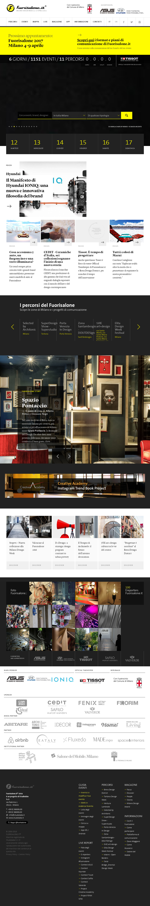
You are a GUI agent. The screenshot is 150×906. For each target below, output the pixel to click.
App (68, 22)
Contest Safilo (86, 879)
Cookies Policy (24, 854)
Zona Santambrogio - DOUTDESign (108, 837)
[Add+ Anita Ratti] (109, 616)
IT (109, 22)
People (128, 797)
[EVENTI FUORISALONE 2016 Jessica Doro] (40, 639)
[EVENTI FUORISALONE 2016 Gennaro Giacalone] (86, 639)
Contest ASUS (86, 865)
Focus (128, 790)
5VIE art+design (109, 844)
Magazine (57, 22)
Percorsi (12, 22)
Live (45, 22)
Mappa (36, 22)
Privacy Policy (11, 854)
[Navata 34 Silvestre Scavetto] (86, 616)
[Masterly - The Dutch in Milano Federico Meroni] (17, 616)
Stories (129, 800)
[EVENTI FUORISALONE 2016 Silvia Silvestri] (63, 616)
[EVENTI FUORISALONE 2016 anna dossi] (40, 616)
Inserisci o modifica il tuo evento (85, 796)
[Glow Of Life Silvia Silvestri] (109, 639)
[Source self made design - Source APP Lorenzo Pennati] (63, 639)
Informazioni (81, 22)
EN (116, 22)
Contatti (97, 22)
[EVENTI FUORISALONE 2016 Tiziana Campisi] (40, 593)
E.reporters (84, 855)
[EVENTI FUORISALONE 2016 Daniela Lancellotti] (17, 639)
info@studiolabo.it (17, 815)
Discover (129, 793)
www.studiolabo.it (16, 818)
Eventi (25, 22)
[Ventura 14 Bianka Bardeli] (63, 593)
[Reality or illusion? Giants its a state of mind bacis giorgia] (86, 593)
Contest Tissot (86, 875)
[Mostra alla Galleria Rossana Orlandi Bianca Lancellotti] (109, 593)
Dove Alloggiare (132, 841)
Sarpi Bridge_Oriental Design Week (108, 864)
